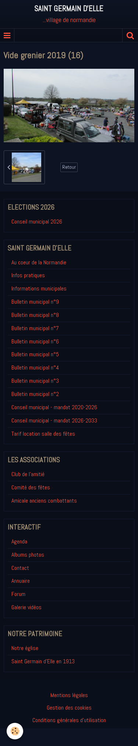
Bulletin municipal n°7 (35, 328)
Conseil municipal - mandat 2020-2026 (54, 407)
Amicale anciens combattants (44, 500)
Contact (20, 568)
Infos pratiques (28, 275)
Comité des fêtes (30, 487)
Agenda (19, 541)
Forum (18, 594)
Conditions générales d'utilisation (69, 720)
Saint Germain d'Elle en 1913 (43, 661)
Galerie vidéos (26, 607)
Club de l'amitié (28, 474)
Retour (69, 167)
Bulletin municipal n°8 (35, 315)
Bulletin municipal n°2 (35, 394)
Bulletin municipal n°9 (35, 302)
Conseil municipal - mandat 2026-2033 (54, 420)
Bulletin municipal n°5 (35, 354)
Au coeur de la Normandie (38, 262)
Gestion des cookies (69, 707)
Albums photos (27, 554)
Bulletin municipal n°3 (35, 381)
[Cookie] (15, 731)
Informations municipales (39, 288)
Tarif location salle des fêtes (43, 434)
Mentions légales (69, 695)
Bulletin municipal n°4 (35, 367)
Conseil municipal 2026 (36, 221)
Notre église (24, 648)
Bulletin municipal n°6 (35, 341)
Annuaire (20, 581)
